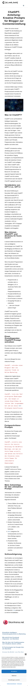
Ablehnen (14, 675)
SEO (20, 406)
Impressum (19, 683)
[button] (25, 654)
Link (14, 610)
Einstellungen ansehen (14, 680)
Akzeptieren (14, 671)
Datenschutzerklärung (11, 683)
